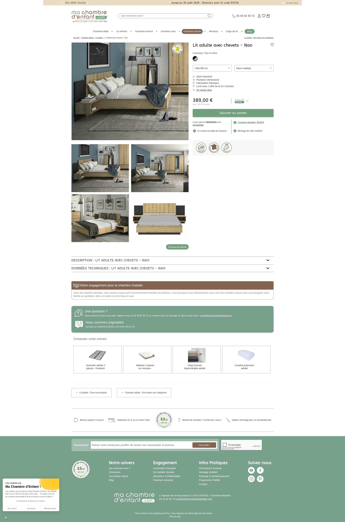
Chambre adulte (192, 31)
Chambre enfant (144, 31)
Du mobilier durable (163, 472)
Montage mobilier (208, 472)
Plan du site (175, 516)
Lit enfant (121, 31)
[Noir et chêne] (195, 58)
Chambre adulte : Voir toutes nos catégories (146, 392)
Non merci (12, 508)
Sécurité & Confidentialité (166, 476)
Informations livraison (210, 468)
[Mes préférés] (263, 16)
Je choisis (31, 508)
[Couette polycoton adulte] (246, 355)
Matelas (213, 31)
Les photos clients (118, 476)
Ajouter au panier (233, 113)
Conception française (164, 468)
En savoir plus (204, 90)
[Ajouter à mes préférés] (272, 45)
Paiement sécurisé (163, 480)
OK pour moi (50, 508)
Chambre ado (168, 31)
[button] (5, 517)
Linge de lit (232, 31)
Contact (203, 484)
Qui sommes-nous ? (120, 468)
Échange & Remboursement (214, 476)
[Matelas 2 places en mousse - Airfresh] (147, 355)
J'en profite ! (204, 445)
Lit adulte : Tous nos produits (93, 392)
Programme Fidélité (209, 480)
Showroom (114, 472)
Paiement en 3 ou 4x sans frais (133, 420)
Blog (249, 31)
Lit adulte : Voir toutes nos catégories (259, 38)
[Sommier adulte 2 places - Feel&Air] (97, 355)
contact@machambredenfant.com (216, 315)
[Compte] (259, 16)
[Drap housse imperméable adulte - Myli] (197, 355)
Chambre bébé (100, 31)
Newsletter (81, 445)
